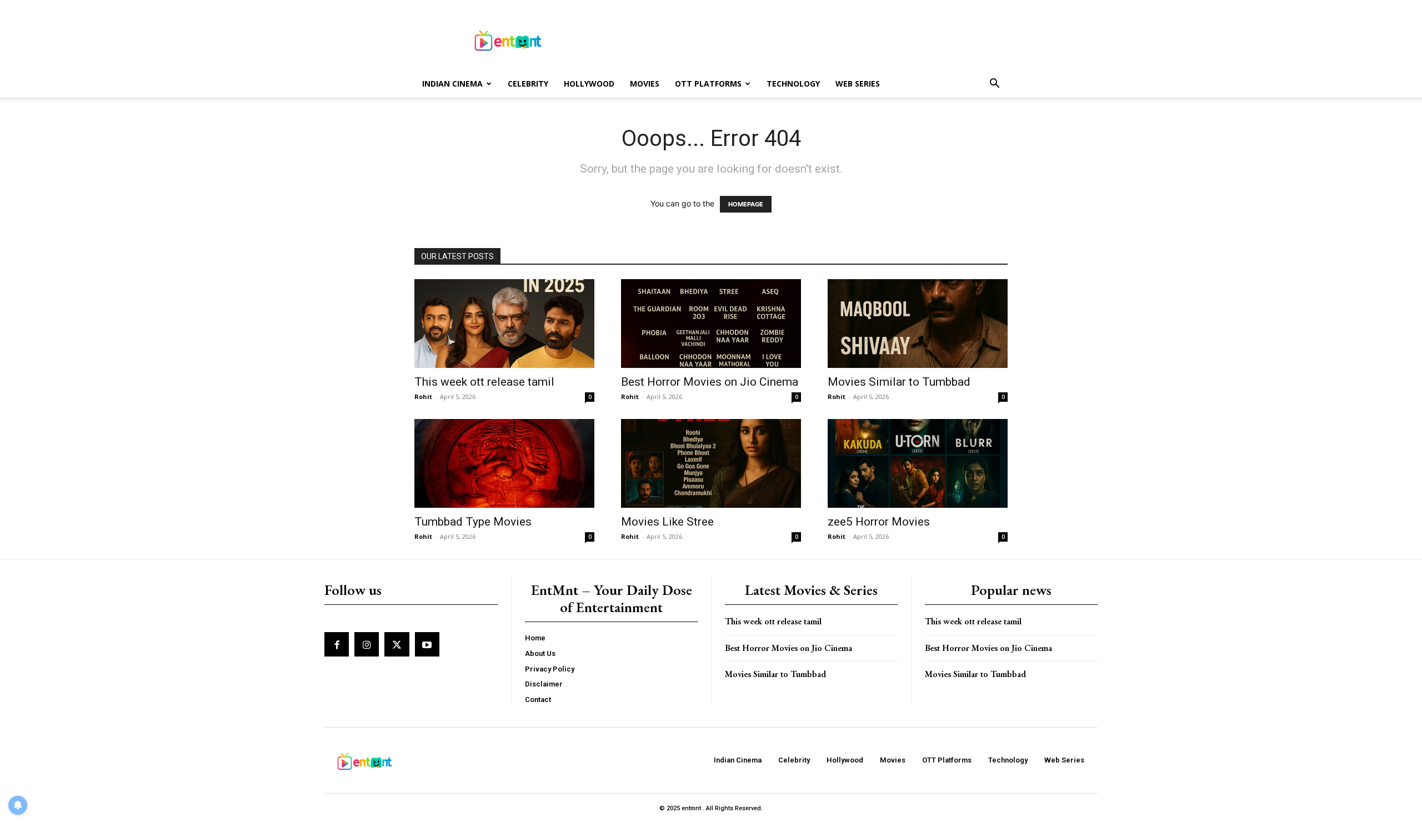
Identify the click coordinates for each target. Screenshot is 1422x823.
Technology (793, 83)
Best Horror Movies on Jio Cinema (709, 381)
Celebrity (528, 83)
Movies (644, 83)
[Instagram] (366, 644)
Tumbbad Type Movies (473, 521)
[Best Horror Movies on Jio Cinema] (711, 323)
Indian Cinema (452, 83)
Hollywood (589, 83)
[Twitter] (396, 644)
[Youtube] (427, 644)
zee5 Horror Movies (879, 521)
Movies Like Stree (667, 521)
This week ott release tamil (484, 381)
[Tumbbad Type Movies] (504, 463)
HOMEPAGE (745, 204)
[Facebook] (336, 644)
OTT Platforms (708, 83)
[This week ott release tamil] (504, 323)
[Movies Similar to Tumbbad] (918, 323)
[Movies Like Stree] (711, 463)
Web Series (857, 83)
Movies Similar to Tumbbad (899, 381)
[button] (994, 84)
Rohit (423, 396)
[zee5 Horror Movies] (918, 463)
